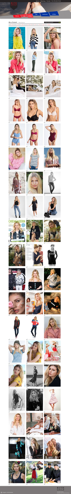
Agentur (37, 1)
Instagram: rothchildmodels (7, 492)
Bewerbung (43, 1)
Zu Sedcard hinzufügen (13, 50)
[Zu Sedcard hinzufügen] (9, 50)
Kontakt (48, 1)
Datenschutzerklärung (66, 493)
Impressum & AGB (59, 493)
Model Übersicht (22, 22)
